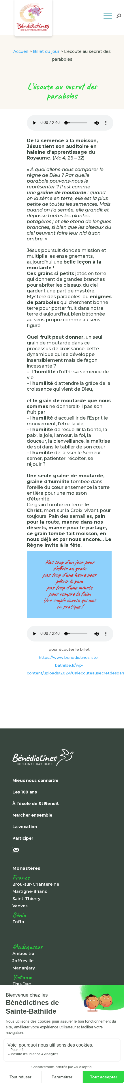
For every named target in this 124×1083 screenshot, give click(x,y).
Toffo (18, 921)
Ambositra (23, 953)
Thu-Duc (21, 983)
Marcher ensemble (32, 815)
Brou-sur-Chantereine (35, 884)
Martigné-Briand (30, 891)
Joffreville (22, 960)
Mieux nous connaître (35, 780)
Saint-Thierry (26, 898)
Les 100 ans (24, 792)
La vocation (24, 826)
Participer (22, 838)
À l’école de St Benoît (35, 803)
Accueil (20, 51)
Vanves (20, 905)
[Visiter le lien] (52, 757)
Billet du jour (46, 51)
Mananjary (23, 968)
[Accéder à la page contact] (52, 850)
